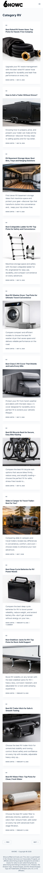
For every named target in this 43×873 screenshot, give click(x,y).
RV (6, 25)
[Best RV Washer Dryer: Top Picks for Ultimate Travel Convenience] (21, 315)
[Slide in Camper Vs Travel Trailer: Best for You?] (21, 520)
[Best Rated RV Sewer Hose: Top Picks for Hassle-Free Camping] (21, 49)
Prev (7, 842)
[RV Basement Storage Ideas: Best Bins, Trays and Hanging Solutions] (21, 178)
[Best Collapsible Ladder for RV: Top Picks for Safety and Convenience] (21, 246)
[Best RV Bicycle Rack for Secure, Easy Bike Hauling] (21, 452)
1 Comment (9, 624)
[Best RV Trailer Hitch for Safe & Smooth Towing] (21, 728)
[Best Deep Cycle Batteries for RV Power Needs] (21, 589)
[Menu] (39, 4)
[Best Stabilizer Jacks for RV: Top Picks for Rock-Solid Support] (21, 659)
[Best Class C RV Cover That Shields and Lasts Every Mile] (21, 383)
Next (35, 842)
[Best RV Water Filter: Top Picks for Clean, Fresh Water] (21, 796)
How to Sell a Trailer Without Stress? (21, 95)
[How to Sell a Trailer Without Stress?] (21, 112)
